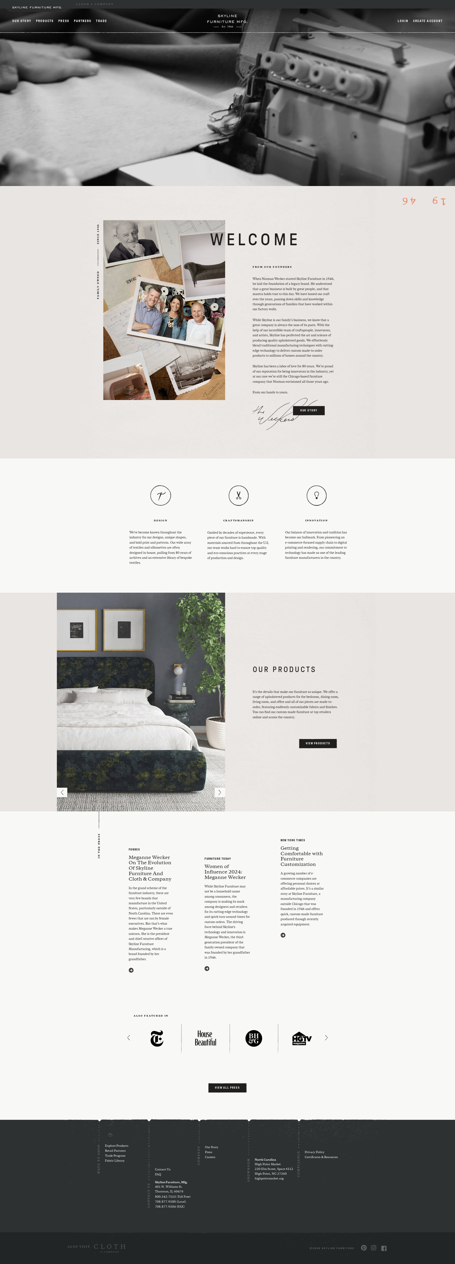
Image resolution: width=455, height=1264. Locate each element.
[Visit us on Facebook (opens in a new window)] (383, 1248)
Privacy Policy (314, 1152)
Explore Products (116, 1146)
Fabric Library (115, 1161)
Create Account (428, 21)
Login (403, 21)
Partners (82, 21)
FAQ (158, 1175)
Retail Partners (115, 1151)
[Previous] (62, 792)
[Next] (220, 792)
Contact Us (163, 1170)
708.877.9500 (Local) (170, 1202)
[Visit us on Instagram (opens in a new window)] (374, 1247)
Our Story (21, 21)
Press (63, 21)
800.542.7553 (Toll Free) (173, 1197)
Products (45, 21)
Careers (210, 1157)
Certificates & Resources (321, 1157)
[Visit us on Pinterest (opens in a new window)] (364, 1247)
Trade (101, 21)
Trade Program (115, 1156)
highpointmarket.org (269, 1179)
